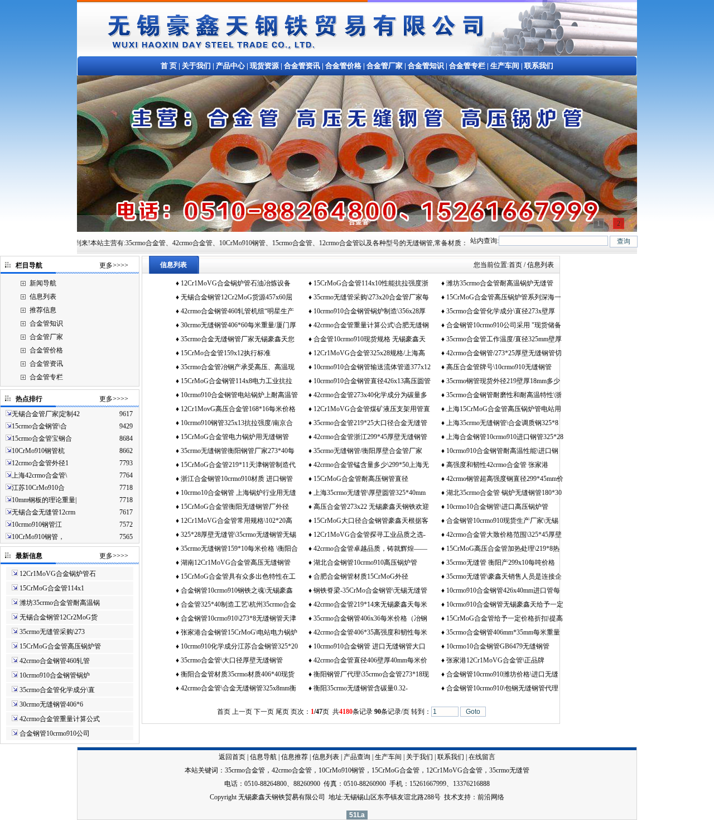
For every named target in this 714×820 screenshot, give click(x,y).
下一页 (264, 712)
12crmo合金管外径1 (40, 463)
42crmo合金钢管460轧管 (55, 661)
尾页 (282, 712)
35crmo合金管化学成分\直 (57, 690)
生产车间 (504, 65)
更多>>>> (113, 265)
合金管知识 (426, 65)
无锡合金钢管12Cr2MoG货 (59, 617)
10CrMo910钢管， (38, 537)
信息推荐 (294, 757)
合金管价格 (343, 65)
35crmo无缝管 (509, 770)
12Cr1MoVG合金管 (454, 770)
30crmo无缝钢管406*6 (51, 704)
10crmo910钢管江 (37, 524)
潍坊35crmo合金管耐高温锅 (60, 603)
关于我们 (196, 65)
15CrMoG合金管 (395, 770)
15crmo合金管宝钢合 (42, 438)
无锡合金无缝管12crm (43, 512)
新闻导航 (43, 283)
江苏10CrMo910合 (38, 488)
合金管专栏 (467, 65)
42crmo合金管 (292, 770)
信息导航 (263, 757)
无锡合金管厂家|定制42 (46, 414)
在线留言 (482, 757)
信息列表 (43, 297)
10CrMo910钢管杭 (38, 451)
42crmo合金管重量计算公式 (60, 719)
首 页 (169, 65)
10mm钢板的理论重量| (44, 500)
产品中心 (230, 65)
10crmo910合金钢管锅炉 (55, 675)
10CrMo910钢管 (342, 770)
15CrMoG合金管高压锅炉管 (60, 646)
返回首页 (232, 757)
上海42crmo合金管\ (39, 475)
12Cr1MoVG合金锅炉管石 (58, 574)
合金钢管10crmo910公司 (55, 733)
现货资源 (264, 65)
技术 (450, 797)
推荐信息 (43, 310)
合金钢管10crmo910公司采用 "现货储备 (503, 325)
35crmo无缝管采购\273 (52, 632)
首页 (515, 265)
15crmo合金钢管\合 (39, 426)
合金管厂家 (384, 65)
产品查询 (357, 757)
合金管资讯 (302, 65)
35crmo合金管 (245, 770)
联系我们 (538, 65)
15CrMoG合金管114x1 (52, 588)
